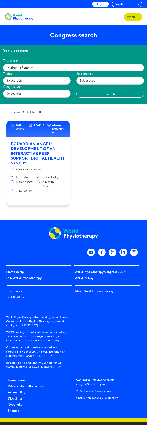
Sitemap (13, 411)
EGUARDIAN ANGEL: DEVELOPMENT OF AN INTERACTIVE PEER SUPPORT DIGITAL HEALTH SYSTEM (37, 153)
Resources (14, 291)
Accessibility (16, 392)
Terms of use (16, 380)
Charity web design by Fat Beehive (97, 397)
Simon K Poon (24, 181)
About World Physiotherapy (94, 291)
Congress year (13, 87)
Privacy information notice (26, 386)
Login (100, 4)
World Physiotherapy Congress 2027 (99, 272)
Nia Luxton (22, 177)
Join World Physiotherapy (24, 278)
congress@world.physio (90, 384)
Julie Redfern (24, 190)
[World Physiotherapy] (19, 17)
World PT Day (83, 278)
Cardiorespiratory (28, 169)
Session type (85, 73)
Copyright (15, 404)
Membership (15, 272)
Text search (11, 60)
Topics (7, 73)
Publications (15, 297)
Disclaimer (15, 398)
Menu (131, 17)
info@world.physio (103, 379)
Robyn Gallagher (52, 177)
